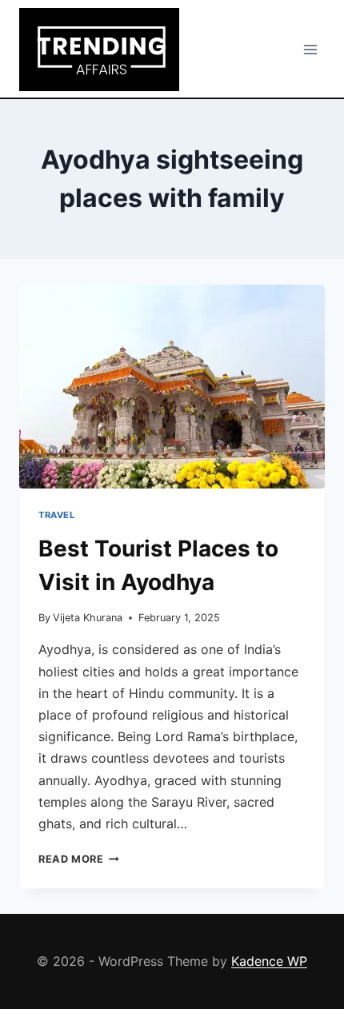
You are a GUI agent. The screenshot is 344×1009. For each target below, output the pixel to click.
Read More (78, 859)
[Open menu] (310, 49)
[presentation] (172, 387)
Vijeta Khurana (87, 618)
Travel (56, 514)
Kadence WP (269, 961)
